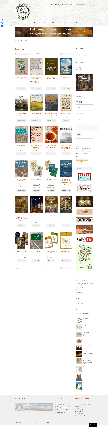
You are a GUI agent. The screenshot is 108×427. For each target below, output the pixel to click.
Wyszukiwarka (37, 22)
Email (78, 119)
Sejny (84, 382)
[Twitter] (1, 23)
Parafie (23, 22)
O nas (51, 4)
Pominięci (80, 292)
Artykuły (30, 22)
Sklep (62, 4)
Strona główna (20, 40)
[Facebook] (1, 20)
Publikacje (57, 4)
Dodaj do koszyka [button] (21, 88)
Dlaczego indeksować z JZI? (63, 407)
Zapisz (78, 134)
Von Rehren (80, 287)
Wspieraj (17, 22)
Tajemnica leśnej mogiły (83, 280)
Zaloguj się (78, 69)
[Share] (1, 26)
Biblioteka (54, 22)
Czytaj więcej (36, 190)
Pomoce (46, 22)
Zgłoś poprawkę (61, 412)
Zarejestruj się (79, 67)
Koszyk (84, 338)
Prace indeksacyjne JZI (62, 409)
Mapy (84, 366)
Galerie (61, 22)
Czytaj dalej (66, 120)
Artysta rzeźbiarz (81, 289)
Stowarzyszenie (68, 4)
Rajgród (84, 373)
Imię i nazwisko (80, 113)
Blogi (67, 22)
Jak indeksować (60, 404)
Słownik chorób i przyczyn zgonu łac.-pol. (87, 334)
